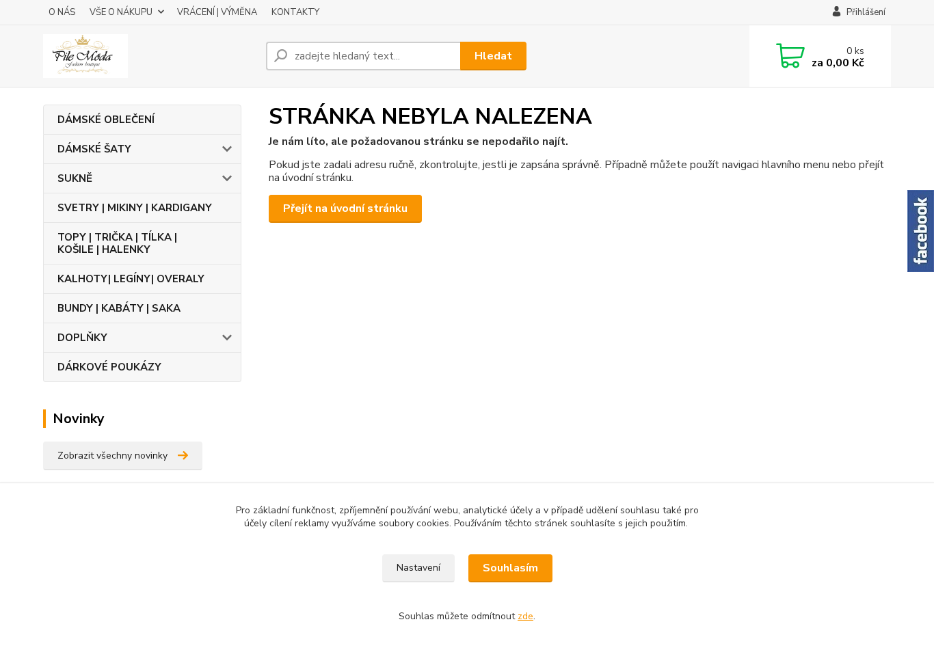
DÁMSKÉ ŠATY (94, 149)
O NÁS (62, 12)
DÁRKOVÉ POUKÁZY (109, 367)
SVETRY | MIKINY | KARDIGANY (134, 208)
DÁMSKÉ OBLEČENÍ (106, 119)
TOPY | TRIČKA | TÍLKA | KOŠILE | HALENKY (117, 243)
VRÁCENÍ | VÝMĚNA (217, 12)
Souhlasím (510, 567)
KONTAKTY (295, 12)
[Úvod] (149, 56)
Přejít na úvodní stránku (345, 208)
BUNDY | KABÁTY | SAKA (119, 308)
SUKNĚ (74, 178)
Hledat (493, 56)
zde (525, 616)
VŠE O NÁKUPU (121, 12)
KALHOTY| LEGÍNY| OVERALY (130, 279)
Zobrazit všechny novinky (112, 455)
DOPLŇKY (82, 337)
